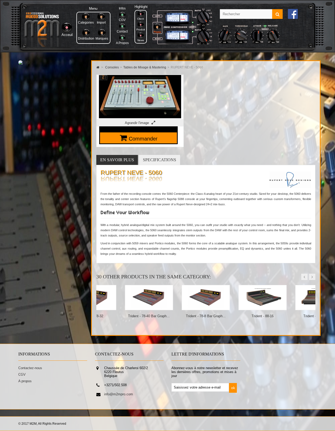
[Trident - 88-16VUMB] (291, 308)
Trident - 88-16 (234, 316)
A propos (25, 381)
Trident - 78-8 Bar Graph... (177, 316)
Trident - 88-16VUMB (291, 316)
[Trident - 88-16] (234, 308)
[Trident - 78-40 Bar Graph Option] (120, 308)
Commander (143, 139)
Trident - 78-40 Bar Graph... (120, 316)
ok (233, 388)
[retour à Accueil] (97, 67)
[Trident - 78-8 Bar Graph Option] (177, 308)
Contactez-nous (30, 368)
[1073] (24, 62)
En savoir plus (117, 160)
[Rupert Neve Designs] (290, 189)
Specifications (159, 160)
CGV (22, 374)
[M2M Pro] (42, 46)
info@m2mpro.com (118, 394)
